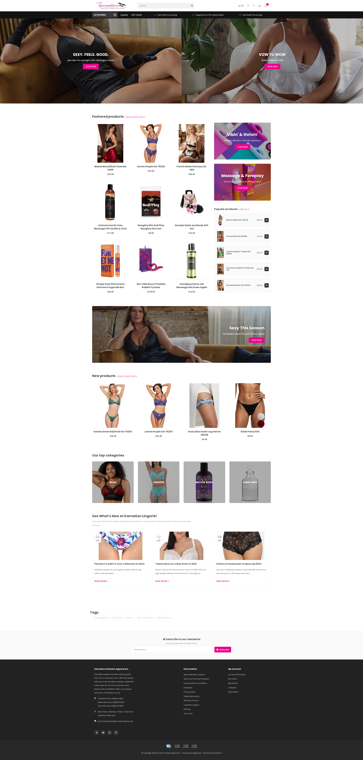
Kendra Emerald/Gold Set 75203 (113, 431)
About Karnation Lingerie (194, 674)
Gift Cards (136, 14)
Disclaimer (188, 687)
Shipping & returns (192, 696)
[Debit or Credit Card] (177, 746)
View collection (134, 117)
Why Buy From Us (191, 700)
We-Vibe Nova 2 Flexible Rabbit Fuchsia (151, 285)
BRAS (94, 462)
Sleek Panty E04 (250, 431)
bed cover (117, 618)
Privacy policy (189, 692)
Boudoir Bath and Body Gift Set (191, 227)
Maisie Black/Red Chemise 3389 (110, 168)
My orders (232, 678)
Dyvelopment (216, 753)
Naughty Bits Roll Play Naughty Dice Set (151, 227)
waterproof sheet (164, 618)
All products (233, 692)
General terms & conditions (195, 683)
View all (243, 209)
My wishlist (233, 683)
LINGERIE (141, 462)
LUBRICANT (234, 462)
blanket (129, 618)
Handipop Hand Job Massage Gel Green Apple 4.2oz (191, 287)
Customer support (191, 705)
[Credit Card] (168, 746)
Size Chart (188, 713)
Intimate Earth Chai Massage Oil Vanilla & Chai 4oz (110, 228)
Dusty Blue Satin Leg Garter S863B (204, 433)
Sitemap (187, 709)
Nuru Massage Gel (101, 618)
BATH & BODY (189, 462)
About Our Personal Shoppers (197, 678)
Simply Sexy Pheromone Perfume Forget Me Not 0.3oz (110, 287)
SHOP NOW (91, 66)
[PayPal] (185, 746)
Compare (232, 687)
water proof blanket (145, 618)
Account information (237, 674)
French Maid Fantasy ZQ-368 (192, 168)
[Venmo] (194, 746)
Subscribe (224, 649)
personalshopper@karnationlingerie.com (115, 721)
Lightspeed (196, 753)
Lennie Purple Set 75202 (151, 166)
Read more (100, 581)
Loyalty (124, 14)
